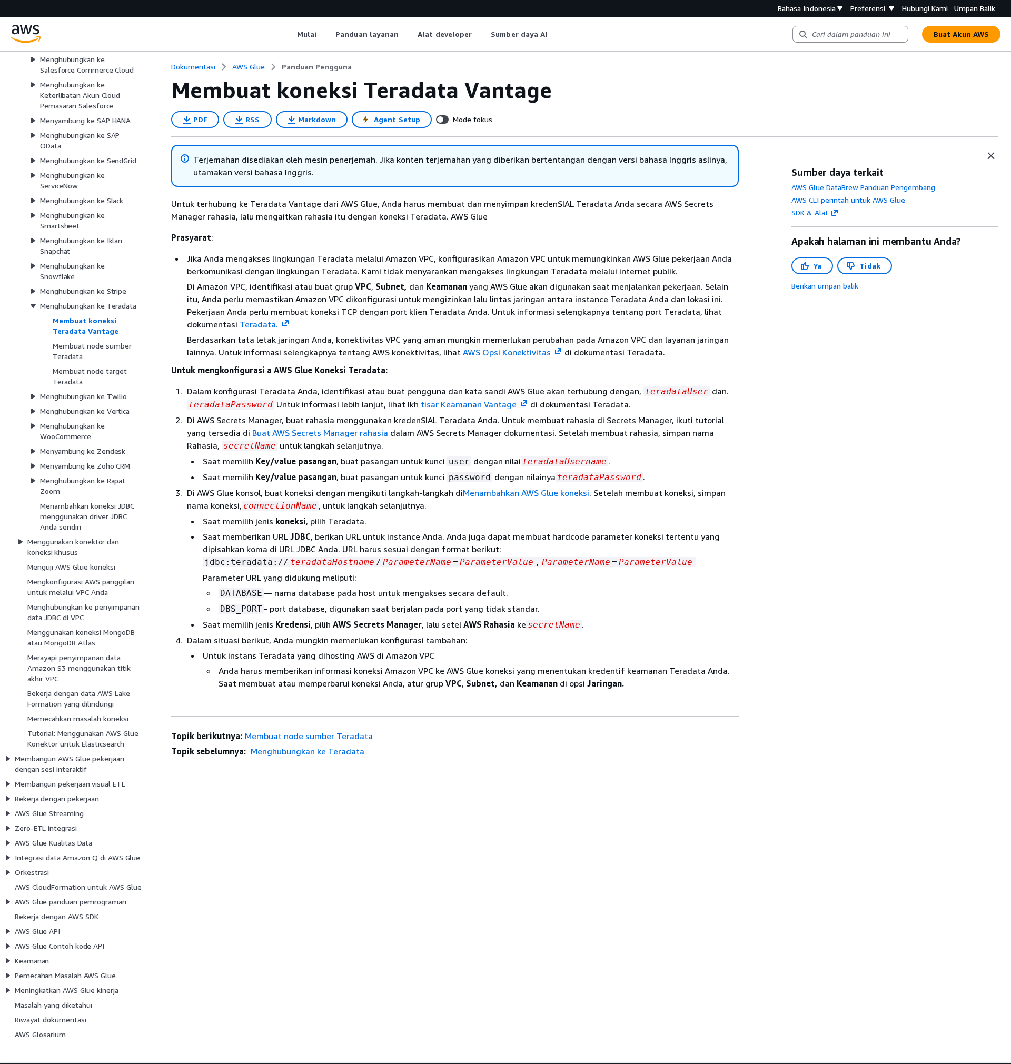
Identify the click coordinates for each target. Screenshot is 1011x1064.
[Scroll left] (288, 34)
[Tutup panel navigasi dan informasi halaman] (991, 155)
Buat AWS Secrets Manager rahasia (321, 432)
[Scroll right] (555, 34)
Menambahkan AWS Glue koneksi (526, 493)
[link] (317, 67)
